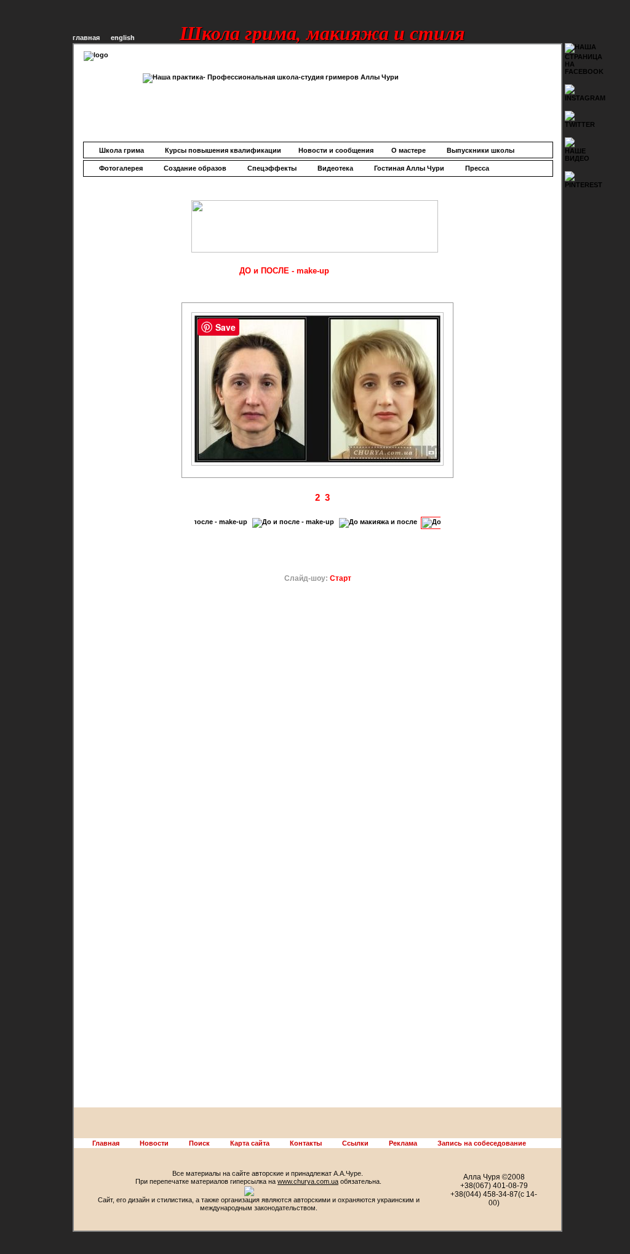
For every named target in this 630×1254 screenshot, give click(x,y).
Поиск (199, 1143)
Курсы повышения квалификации (223, 150)
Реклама (403, 1143)
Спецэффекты (272, 168)
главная (86, 37)
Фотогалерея (121, 168)
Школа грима (121, 150)
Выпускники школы (480, 150)
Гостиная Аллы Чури (409, 168)
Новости (154, 1143)
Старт (340, 578)
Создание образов (195, 168)
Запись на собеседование (481, 1143)
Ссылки (355, 1143)
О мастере (408, 150)
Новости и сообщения (335, 150)
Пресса (477, 168)
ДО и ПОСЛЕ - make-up (284, 270)
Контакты (306, 1143)
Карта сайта (249, 1143)
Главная (105, 1143)
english (123, 37)
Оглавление (204, 271)
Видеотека (335, 168)
